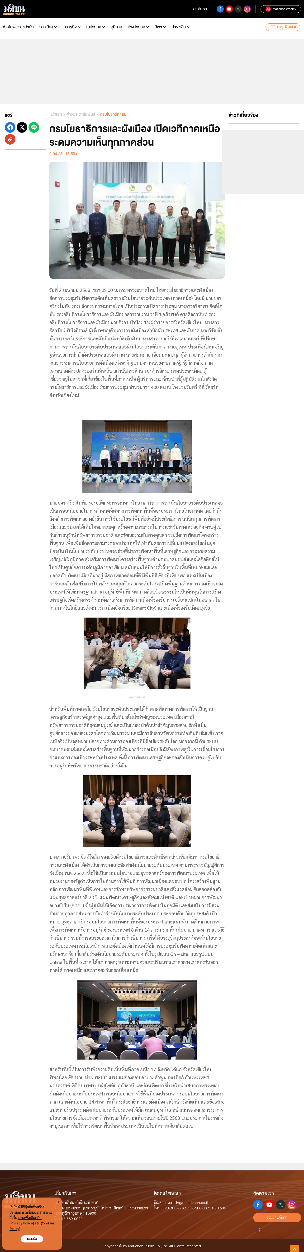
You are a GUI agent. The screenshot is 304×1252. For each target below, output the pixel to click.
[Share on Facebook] (10, 127)
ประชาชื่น (178, 27)
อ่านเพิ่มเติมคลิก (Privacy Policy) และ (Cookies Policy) (32, 1223)
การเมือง (46, 27)
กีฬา (158, 27)
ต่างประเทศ (136, 27)
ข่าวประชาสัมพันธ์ (81, 114)
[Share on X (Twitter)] (22, 127)
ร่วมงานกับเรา (277, 1217)
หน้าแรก (55, 114)
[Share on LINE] (33, 127)
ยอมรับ (32, 1239)
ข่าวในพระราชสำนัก (18, 27)
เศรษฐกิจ (69, 27)
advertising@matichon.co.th (186, 1202)
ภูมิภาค (116, 27)
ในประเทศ (93, 27)
